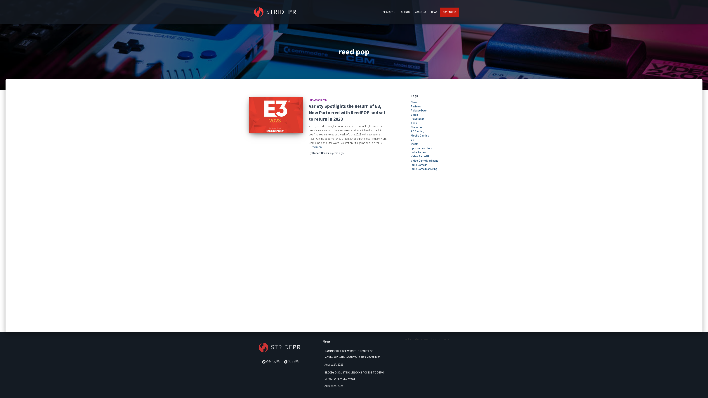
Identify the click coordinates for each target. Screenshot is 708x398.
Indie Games (418, 152)
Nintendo (416, 127)
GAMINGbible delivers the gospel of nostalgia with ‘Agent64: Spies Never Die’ (352, 354)
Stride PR (293, 361)
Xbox (414, 123)
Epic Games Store (421, 148)
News (434, 12)
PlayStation (417, 118)
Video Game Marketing (424, 160)
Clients (405, 12)
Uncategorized (318, 100)
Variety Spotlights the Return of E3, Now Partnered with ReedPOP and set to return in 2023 (347, 112)
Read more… (317, 147)
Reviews (416, 106)
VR (412, 139)
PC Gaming (417, 131)
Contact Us (449, 12)
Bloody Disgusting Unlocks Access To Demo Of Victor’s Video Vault (354, 375)
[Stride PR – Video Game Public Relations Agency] (275, 12)
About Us (420, 12)
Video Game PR (420, 156)
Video (414, 114)
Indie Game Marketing (424, 168)
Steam (415, 143)
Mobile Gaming (420, 135)
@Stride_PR (273, 361)
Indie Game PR (419, 164)
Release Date (418, 110)
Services (388, 12)
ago (337, 153)
